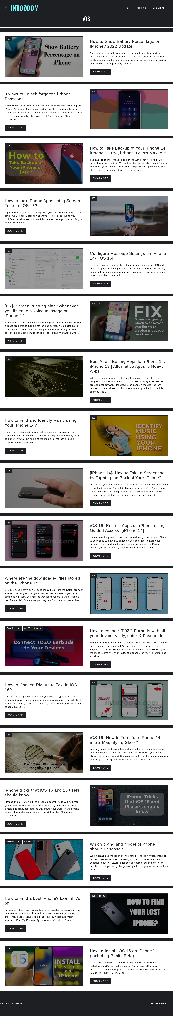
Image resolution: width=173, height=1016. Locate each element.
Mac (100, 303)
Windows (38, 628)
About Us (141, 8)
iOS (8, 38)
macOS (27, 628)
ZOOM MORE (100, 71)
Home (127, 8)
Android (10, 628)
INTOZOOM (24, 8)
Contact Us (158, 8)
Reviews (28, 841)
